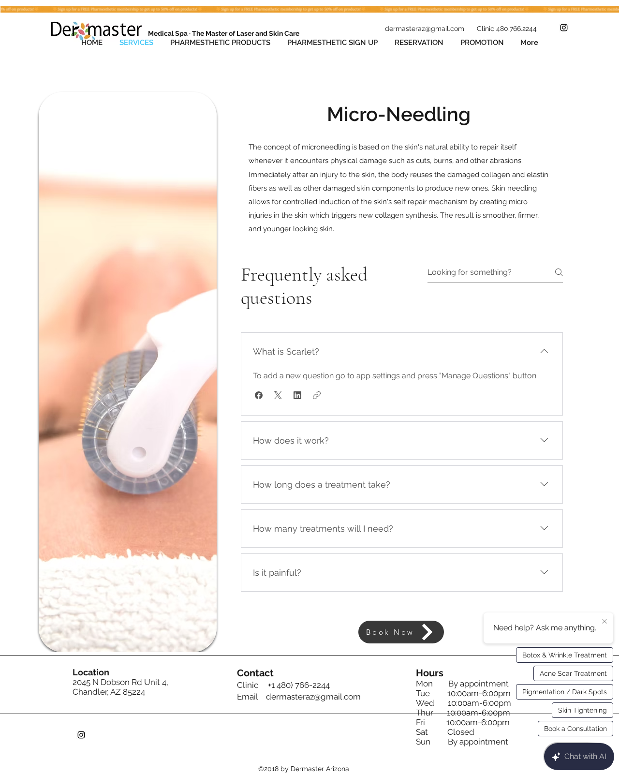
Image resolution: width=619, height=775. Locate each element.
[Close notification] (604, 621)
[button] (259, 395)
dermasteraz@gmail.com (313, 696)
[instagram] (564, 27)
